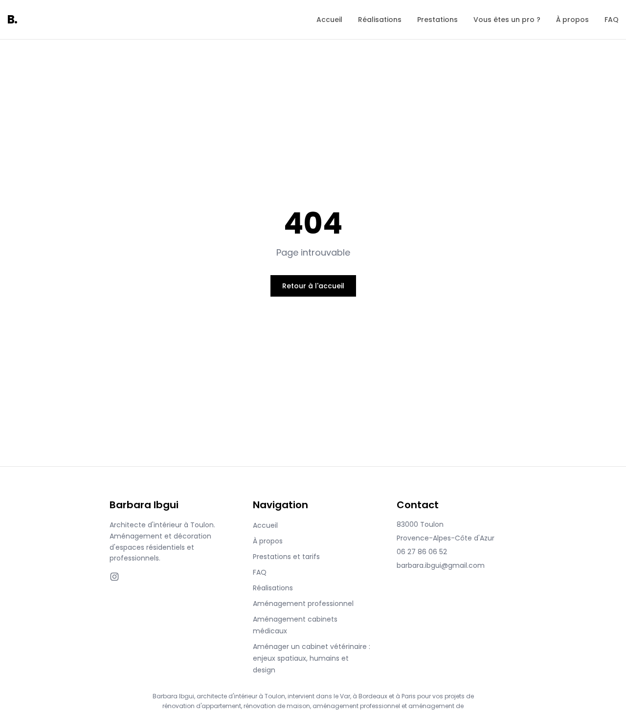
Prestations (437, 19)
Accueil (329, 19)
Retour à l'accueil (313, 286)
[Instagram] (114, 577)
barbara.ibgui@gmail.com (441, 565)
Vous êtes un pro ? (506, 19)
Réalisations (380, 19)
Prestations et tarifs (286, 556)
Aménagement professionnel (303, 603)
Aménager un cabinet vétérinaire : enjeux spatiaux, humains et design (311, 658)
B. (12, 19)
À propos (572, 19)
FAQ (611, 19)
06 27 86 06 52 (422, 552)
